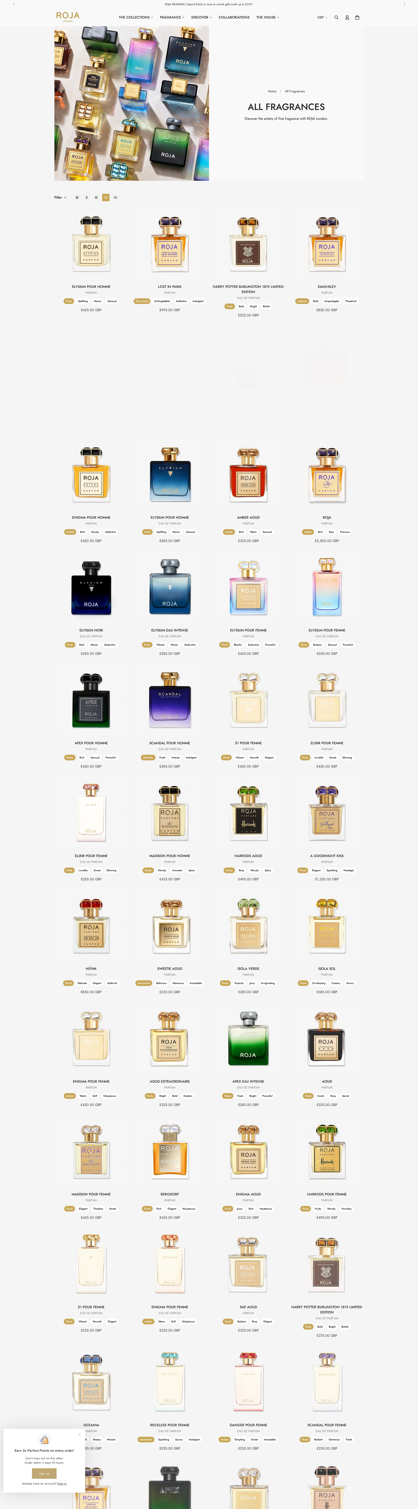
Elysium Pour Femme (248, 630)
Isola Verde (248, 968)
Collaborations (234, 17)
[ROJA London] (67, 17)
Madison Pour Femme (91, 1194)
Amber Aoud (248, 517)
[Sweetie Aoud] (169, 925)
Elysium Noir (91, 630)
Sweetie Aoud (169, 968)
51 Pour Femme (248, 743)
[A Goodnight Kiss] (327, 812)
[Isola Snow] (91, 365)
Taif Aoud (248, 1307)
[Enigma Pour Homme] (327, 365)
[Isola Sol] (327, 925)
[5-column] (115, 197)
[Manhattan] (169, 365)
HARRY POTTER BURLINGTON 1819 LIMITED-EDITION (248, 289)
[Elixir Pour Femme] (327, 699)
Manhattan (169, 409)
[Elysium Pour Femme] (248, 586)
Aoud (327, 1081)
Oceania (91, 1425)
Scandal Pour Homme (169, 743)
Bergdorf (170, 1194)
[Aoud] (327, 1038)
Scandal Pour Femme (326, 1425)
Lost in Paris (169, 286)
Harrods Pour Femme (327, 1194)
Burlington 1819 (248, 409)
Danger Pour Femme (248, 1425)
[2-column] (86, 197)
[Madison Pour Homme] (169, 812)
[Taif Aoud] (248, 1263)
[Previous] (14, 4)
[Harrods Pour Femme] (327, 1150)
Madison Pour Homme (169, 855)
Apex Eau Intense (248, 1081)
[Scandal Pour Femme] (327, 1381)
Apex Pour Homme (91, 743)
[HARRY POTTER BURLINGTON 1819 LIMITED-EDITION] (248, 243)
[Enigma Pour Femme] (91, 1038)
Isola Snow (91, 409)
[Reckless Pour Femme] (169, 1381)
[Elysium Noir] (91, 586)
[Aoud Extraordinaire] (169, 1038)
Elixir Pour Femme (327, 743)
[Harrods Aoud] (248, 812)
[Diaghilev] (327, 243)
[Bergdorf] (169, 1150)
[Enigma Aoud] (248, 1150)
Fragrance (170, 17)
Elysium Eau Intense (169, 630)
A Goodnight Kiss (327, 855)
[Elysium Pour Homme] (91, 243)
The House (266, 17)
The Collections (134, 17)
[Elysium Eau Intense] (169, 586)
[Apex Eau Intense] (248, 1038)
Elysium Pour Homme (91, 286)
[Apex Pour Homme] (91, 699)
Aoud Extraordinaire (170, 1081)
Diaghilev (327, 286)
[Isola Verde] (248, 925)
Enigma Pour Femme (91, 1081)
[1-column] (77, 197)
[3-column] (96, 197)
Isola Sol (327, 968)
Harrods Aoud (248, 855)
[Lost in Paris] (169, 243)
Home (272, 91)
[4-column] (106, 197)
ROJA (327, 517)
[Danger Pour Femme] (248, 1381)
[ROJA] (327, 474)
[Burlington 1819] (248, 365)
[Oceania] (91, 1381)
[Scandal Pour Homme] (169, 699)
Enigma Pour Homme (327, 409)
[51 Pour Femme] (248, 699)
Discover (199, 17)
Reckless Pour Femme (169, 1425)
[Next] (404, 4)
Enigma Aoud (248, 1194)
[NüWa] (91, 925)
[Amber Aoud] (248, 474)
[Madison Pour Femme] (91, 1150)
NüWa (91, 968)
